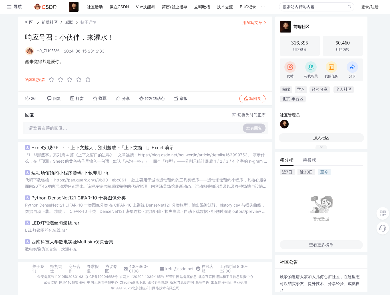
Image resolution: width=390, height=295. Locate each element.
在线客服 (208, 268)
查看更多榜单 (321, 244)
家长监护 (50, 282)
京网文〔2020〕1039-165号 (141, 276)
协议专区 (111, 268)
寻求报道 (93, 268)
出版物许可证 (221, 282)
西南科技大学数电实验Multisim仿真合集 (72, 242)
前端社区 (50, 22)
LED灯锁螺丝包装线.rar (55, 223)
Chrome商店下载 (133, 282)
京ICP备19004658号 (101, 276)
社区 (29, 22)
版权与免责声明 (182, 282)
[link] (29, 22)
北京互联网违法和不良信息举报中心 (225, 276)
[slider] (71, 79)
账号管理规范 (158, 282)
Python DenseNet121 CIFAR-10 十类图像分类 (78, 198)
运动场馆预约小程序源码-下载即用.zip (70, 172)
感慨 (69, 22)
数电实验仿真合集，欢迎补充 (51, 248)
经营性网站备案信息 (181, 276)
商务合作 (75, 268)
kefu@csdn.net (179, 268)
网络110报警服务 (72, 282)
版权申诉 (202, 282)
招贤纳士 (56, 268)
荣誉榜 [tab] (309, 160)
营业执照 (240, 282)
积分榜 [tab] (286, 160)
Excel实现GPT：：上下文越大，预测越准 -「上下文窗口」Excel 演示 (102, 147)
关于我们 (38, 268)
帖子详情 (89, 22)
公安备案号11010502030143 (60, 276)
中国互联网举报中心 (102, 282)
